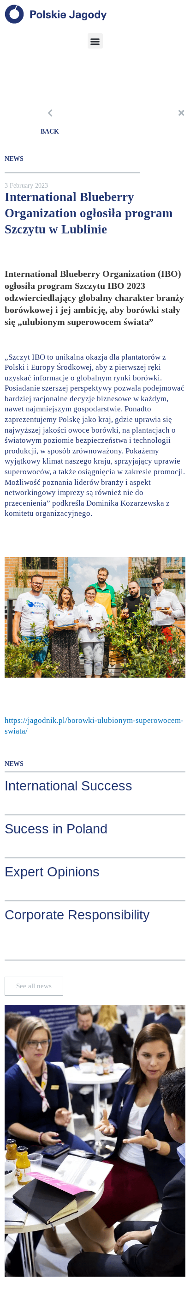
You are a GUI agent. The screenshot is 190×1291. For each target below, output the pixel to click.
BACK (50, 131)
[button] (95, 41)
